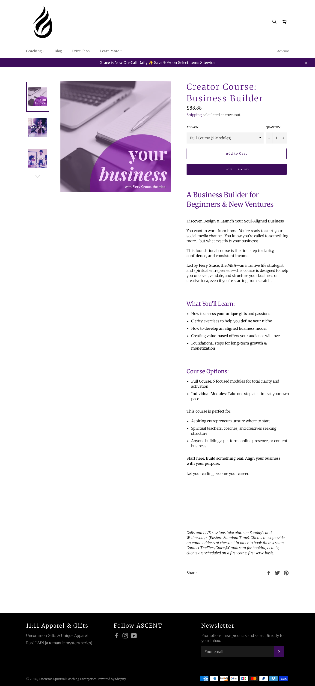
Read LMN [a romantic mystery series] (59, 643)
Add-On (192, 127)
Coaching (34, 51)
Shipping (194, 115)
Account (283, 51)
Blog (58, 51)
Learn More (110, 51)
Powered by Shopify (112, 679)
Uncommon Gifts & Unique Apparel (57, 635)
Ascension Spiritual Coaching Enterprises (67, 679)
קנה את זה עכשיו (236, 169)
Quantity (273, 127)
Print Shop (81, 51)
